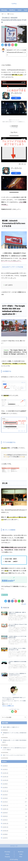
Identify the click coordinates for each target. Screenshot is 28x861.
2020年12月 (14, 805)
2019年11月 (14, 827)
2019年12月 (14, 823)
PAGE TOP (15, 846)
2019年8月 (14, 834)
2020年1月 (14, 820)
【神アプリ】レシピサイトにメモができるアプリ (13, 755)
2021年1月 (14, 802)
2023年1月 (14, 769)
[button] (25, 717)
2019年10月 (14, 830)
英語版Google (7, 580)
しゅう (14, 694)
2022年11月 (14, 776)
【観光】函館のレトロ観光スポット (10, 727)
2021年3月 (14, 794)
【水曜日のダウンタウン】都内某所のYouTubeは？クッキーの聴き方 (14, 748)
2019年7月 (14, 838)
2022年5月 (14, 787)
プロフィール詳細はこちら (8, 705)
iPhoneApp (5, 594)
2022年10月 (14, 780)
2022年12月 (14, 773)
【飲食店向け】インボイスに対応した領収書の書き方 (14, 733)
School (7, 854)
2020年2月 (14, 816)
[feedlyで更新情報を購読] (12, 711)
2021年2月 (14, 798)
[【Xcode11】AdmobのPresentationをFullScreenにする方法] (9, 45)
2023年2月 (14, 766)
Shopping (7, 856)
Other (20, 856)
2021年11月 (14, 791)
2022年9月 (14, 784)
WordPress (20, 851)
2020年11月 (14, 809)
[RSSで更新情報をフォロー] (15, 711)
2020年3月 (14, 812)
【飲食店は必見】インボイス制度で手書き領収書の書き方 (14, 741)
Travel (20, 854)
